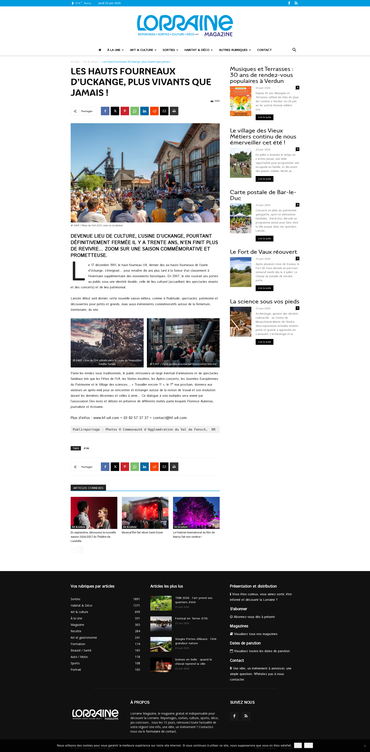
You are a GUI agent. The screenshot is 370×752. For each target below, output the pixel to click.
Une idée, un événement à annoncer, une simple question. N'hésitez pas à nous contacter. (260, 674)
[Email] (164, 111)
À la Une (113, 50)
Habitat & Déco (197, 50)
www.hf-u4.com (106, 417)
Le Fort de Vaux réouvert (263, 252)
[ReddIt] (154, 111)
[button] (294, 50)
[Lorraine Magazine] (185, 25)
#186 (86, 448)
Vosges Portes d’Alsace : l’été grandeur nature (195, 641)
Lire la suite (264, 117)
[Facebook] (289, 3)
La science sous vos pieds (264, 301)
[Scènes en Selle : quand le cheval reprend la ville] (161, 664)
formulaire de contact (161, 731)
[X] (115, 111)
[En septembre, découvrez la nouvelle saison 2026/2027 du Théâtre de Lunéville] (94, 513)
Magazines (239, 626)
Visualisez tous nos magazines (255, 634)
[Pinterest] (125, 111)
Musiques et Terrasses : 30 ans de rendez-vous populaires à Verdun (261, 75)
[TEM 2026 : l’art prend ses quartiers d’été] (161, 603)
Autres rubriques (233, 50)
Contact (264, 50)
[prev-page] (73, 549)
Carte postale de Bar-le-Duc (263, 195)
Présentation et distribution (253, 586)
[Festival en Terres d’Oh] (161, 623)
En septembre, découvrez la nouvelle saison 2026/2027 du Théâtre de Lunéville (93, 537)
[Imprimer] (174, 111)
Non (308, 745)
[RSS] (296, 3)
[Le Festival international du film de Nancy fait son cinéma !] (196, 513)
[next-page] (80, 549)
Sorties (169, 50)
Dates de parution (245, 643)
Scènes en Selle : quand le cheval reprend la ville (193, 661)
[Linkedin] (144, 111)
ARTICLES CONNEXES (88, 488)
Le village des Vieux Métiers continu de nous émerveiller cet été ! (263, 136)
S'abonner (238, 609)
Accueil (75, 62)
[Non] (365, 746)
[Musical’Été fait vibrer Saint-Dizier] (145, 513)
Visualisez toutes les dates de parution (261, 651)
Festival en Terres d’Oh (191, 618)
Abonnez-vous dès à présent (254, 617)
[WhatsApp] (134, 111)
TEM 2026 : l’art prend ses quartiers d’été (193, 600)
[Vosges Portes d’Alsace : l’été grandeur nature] (161, 644)
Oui (298, 745)
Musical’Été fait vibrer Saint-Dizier (142, 532)
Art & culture (141, 50)
